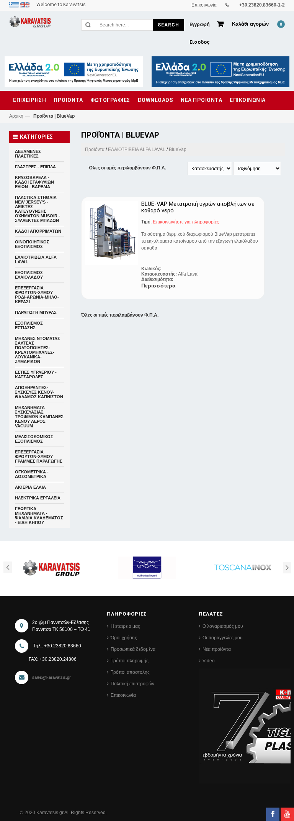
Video (209, 660)
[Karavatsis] (30, 23)
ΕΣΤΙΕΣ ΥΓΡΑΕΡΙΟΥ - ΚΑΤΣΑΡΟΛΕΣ (36, 374)
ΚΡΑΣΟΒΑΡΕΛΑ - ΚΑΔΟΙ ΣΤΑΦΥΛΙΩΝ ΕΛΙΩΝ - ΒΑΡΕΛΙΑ (34, 182)
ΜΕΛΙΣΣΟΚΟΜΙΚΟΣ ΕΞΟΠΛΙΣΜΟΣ (34, 438)
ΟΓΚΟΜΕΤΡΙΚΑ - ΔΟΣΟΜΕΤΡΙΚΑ (32, 474)
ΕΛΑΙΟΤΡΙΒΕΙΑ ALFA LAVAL (136, 149)
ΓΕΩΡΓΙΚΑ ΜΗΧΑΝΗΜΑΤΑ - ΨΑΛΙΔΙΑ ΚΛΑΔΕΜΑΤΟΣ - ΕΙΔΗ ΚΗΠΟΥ (39, 515)
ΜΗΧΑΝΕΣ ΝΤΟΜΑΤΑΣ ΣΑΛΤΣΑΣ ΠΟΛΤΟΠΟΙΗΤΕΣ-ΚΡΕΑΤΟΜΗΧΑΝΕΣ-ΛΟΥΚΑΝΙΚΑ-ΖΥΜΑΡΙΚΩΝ (37, 350)
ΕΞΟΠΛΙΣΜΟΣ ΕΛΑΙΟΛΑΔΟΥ (29, 274)
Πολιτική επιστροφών (132, 683)
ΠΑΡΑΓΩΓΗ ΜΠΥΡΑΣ (36, 312)
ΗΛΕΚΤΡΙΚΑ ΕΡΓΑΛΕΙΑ (37, 498)
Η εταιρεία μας (125, 626)
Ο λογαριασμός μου (223, 626)
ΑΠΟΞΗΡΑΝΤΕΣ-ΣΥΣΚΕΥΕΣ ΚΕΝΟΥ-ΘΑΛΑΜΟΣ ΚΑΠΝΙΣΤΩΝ (39, 392)
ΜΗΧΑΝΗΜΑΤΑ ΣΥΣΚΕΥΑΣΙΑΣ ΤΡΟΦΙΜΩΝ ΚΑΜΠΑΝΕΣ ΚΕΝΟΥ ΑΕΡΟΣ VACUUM (39, 416)
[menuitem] (14, 4)
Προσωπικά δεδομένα (133, 649)
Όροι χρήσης (124, 637)
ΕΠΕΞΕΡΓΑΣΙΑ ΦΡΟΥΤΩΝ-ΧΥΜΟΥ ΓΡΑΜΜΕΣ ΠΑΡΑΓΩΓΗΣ (38, 456)
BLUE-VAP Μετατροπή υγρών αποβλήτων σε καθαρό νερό (198, 207)
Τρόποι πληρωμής (130, 660)
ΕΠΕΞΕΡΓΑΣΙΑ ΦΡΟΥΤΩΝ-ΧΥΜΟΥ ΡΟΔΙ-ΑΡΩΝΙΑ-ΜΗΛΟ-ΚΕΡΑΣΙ (37, 295)
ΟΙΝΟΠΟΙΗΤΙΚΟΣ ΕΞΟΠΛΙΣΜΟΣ (32, 244)
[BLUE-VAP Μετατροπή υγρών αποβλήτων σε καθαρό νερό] (111, 233)
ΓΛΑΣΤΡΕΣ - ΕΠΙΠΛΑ (35, 166)
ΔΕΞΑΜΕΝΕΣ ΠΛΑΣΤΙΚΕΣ (28, 153)
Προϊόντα (95, 149)
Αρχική (16, 116)
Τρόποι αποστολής (130, 672)
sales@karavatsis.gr (51, 677)
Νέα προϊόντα (217, 649)
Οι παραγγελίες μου (223, 637)
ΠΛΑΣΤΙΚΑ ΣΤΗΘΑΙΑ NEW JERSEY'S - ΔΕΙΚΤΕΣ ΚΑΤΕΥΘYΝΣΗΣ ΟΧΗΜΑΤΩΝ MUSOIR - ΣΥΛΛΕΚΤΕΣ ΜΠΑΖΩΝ (37, 209)
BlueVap (177, 149)
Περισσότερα (158, 285)
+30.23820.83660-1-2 (262, 5)
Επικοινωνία (123, 695)
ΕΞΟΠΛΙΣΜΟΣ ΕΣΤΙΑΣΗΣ (29, 325)
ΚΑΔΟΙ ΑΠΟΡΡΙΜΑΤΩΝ (38, 231)
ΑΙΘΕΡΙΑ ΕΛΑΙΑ (30, 487)
